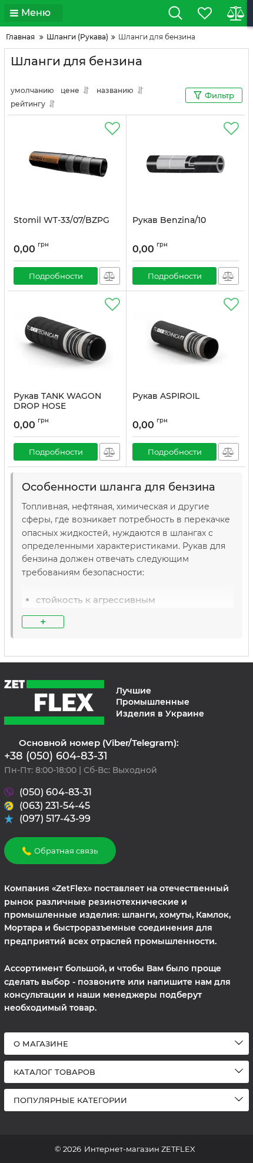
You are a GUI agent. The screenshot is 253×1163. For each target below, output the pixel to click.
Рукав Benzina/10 (169, 220)
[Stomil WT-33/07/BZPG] (67, 165)
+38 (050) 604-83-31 (56, 755)
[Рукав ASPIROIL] (185, 341)
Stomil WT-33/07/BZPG (61, 220)
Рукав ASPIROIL (165, 396)
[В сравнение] (109, 276)
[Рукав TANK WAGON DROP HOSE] (67, 341)
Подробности (56, 276)
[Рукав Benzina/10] (185, 165)
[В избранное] (112, 128)
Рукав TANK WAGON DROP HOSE (57, 401)
